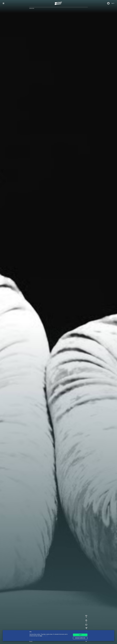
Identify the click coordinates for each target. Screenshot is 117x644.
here (41, 635)
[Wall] (86, 624)
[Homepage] (58, 3)
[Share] (86, 628)
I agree (80, 634)
